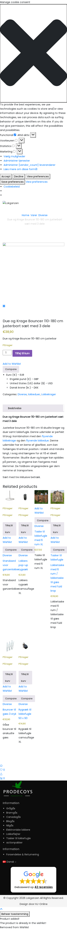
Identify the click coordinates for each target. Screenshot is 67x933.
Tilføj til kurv (22, 353)
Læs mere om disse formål (20, 169)
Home (25, 215)
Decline (18, 176)
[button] (33, 53)
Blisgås (10, 821)
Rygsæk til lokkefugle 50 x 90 (25, 714)
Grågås (10, 808)
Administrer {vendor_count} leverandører (29, 165)
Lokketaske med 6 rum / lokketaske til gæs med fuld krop (57, 577)
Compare (11, 369)
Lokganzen (32, 898)
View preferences (38, 176)
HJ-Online (41, 904)
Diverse (43, 215)
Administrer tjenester (17, 160)
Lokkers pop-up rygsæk (23, 565)
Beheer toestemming (14, 914)
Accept (6, 176)
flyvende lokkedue (37, 440)
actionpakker (14, 842)
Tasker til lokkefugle (18, 838)
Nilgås (9, 825)
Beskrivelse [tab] (14, 408)
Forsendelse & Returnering (22, 854)
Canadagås (13, 817)
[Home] (1, 765)
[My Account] (1, 774)
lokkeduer (34, 394)
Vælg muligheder (14, 156)
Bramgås (11, 812)
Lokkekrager (48, 394)
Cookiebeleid (12, 186)
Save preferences (12, 182)
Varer (34, 215)
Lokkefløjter (13, 834)
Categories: (10, 394)
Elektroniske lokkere (18, 830)
